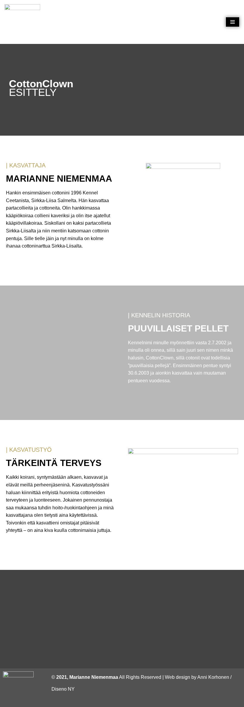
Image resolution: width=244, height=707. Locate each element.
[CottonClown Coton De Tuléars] (22, 22)
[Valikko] (233, 22)
